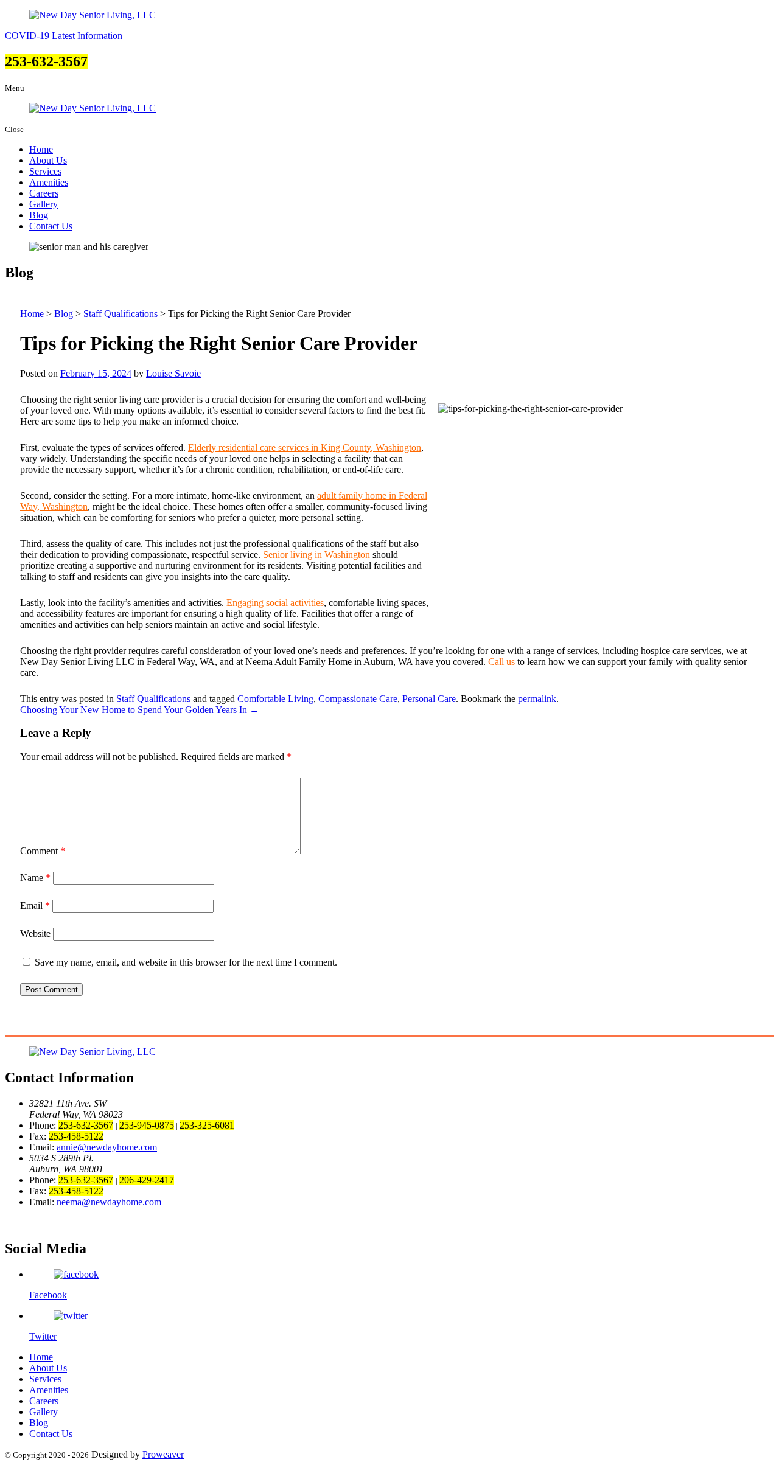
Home (41, 149)
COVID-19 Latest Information (63, 35)
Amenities (48, 182)
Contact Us (50, 226)
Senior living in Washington (316, 554)
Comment (42, 851)
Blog (38, 215)
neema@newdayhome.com (109, 1202)
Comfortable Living (275, 699)
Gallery (43, 204)
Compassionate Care (357, 699)
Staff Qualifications (153, 699)
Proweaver (163, 1454)
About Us (48, 160)
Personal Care (429, 699)
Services (45, 171)
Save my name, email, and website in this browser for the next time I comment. (186, 962)
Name (35, 877)
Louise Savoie (173, 373)
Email (35, 905)
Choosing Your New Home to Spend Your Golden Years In (139, 710)
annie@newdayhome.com (107, 1147)
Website (35, 933)
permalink (537, 699)
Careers (43, 193)
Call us (501, 661)
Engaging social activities (275, 602)
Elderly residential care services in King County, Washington (304, 447)
